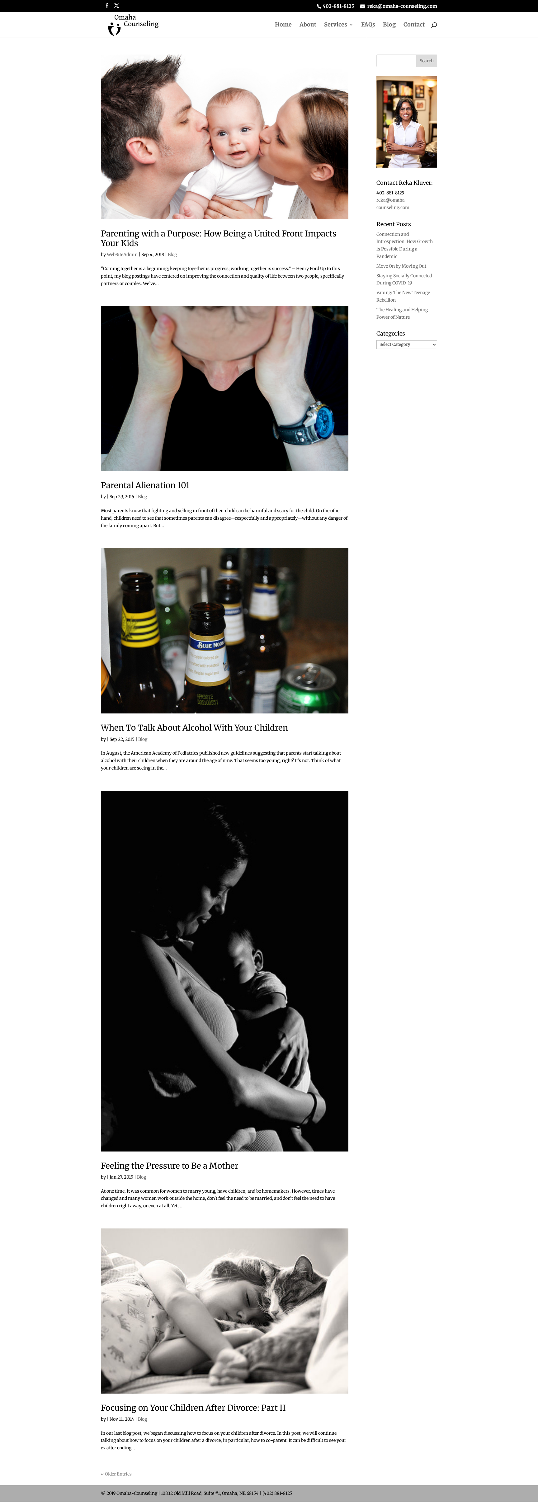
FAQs (368, 25)
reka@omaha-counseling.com (402, 6)
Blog (389, 25)
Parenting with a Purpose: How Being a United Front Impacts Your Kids (219, 238)
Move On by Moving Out (401, 266)
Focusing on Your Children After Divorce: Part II (193, 1408)
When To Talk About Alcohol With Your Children (194, 727)
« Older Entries (116, 1474)
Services (335, 25)
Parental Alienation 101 (145, 485)
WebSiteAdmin (122, 254)
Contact (414, 25)
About (308, 25)
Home (283, 25)
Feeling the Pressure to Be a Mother (169, 1166)
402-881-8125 (338, 6)
